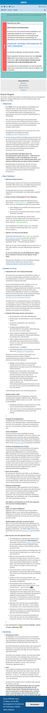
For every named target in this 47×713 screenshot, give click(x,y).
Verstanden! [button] (34, 704)
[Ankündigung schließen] (44, 14)
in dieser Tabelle (32, 542)
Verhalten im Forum (23, 87)
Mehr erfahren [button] (8, 709)
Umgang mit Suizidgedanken (25, 351)
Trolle (33, 227)
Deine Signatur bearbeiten (14, 238)
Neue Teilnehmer (23, 85)
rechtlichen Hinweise (27, 530)
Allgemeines (23, 83)
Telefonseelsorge (19, 442)
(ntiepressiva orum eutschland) (17, 134)
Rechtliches (23, 90)
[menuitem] (6, 6)
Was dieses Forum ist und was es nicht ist (18, 297)
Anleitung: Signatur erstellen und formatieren (20, 264)
